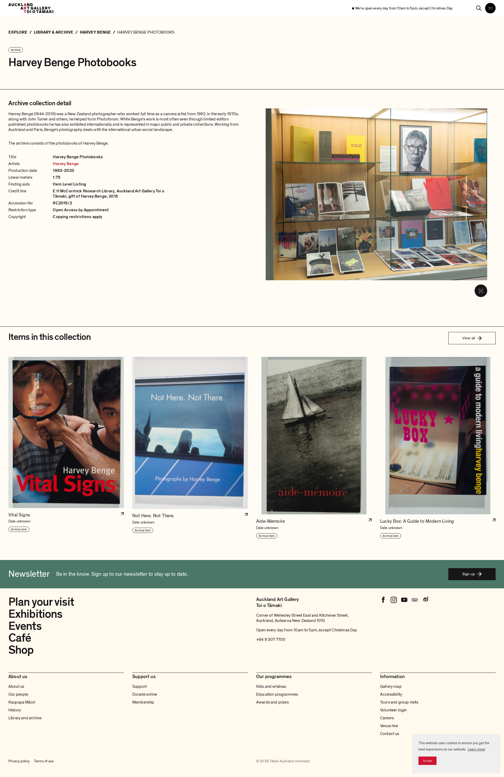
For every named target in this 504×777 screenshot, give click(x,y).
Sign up (468, 574)
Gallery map (391, 686)
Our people (18, 694)
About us (16, 686)
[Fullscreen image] (481, 290)
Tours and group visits (399, 702)
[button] (66, 448)
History (14, 710)
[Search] (479, 8)
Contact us (389, 734)
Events (24, 626)
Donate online (144, 694)
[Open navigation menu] (490, 8)
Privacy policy (19, 761)
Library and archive (24, 718)
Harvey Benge (66, 163)
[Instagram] (394, 600)
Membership (143, 702)
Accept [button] (427, 761)
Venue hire (389, 726)
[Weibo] (425, 600)
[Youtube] (404, 600)
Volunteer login (393, 710)
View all (468, 338)
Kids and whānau (271, 686)
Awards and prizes (272, 702)
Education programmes (277, 694)
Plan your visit (41, 602)
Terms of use (44, 761)
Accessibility (391, 694)
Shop (21, 650)
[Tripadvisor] (415, 600)
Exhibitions (35, 614)
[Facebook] (383, 600)
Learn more (476, 749)
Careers (387, 718)
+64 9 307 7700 (270, 639)
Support (139, 686)
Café (19, 638)
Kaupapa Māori (21, 702)
